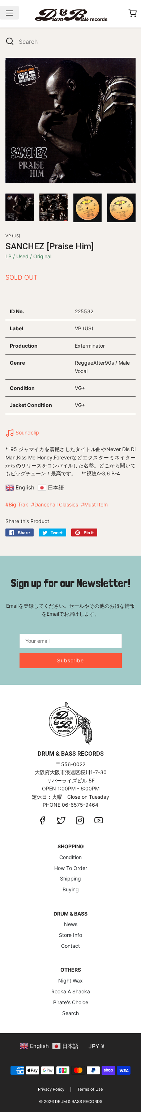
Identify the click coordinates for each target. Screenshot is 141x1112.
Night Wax (70, 980)
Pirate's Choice (70, 1002)
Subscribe (70, 660)
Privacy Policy (51, 1089)
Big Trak (18, 504)
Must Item (96, 504)
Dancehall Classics (56, 504)
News (70, 924)
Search (70, 1013)
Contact (70, 946)
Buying (71, 889)
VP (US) (12, 235)
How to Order (70, 868)
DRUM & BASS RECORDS (78, 1101)
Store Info (70, 935)
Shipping (70, 878)
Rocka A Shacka (70, 991)
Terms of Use (90, 1089)
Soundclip (26, 432)
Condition (70, 857)
